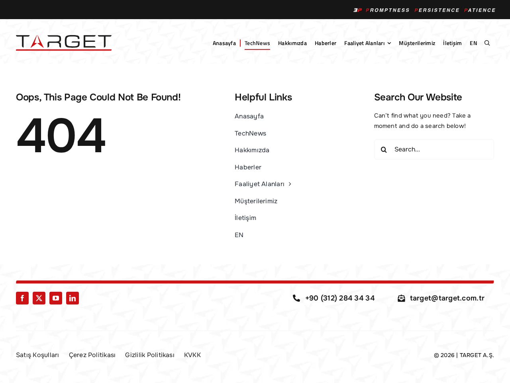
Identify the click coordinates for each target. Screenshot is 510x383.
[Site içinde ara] (487, 43)
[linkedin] (72, 298)
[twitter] (39, 298)
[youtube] (55, 298)
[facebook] (22, 298)
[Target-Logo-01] (64, 38)
